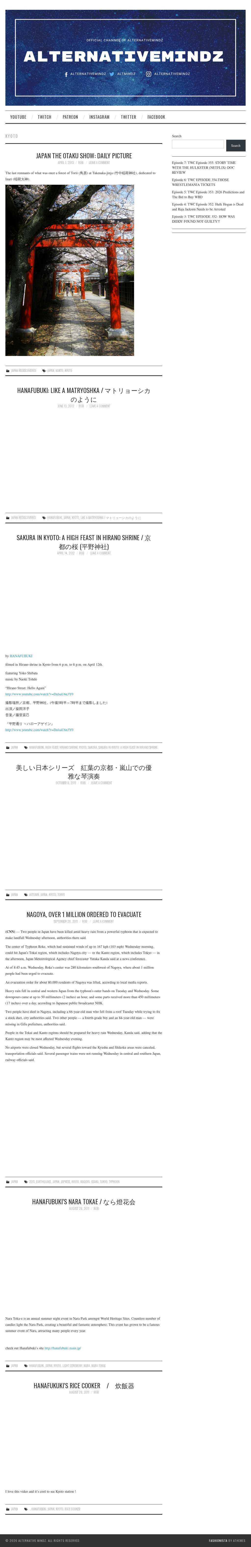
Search (176, 136)
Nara (87, 1365)
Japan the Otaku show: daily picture (84, 155)
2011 (32, 1181)
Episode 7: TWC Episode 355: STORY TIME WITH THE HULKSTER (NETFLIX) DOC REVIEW (204, 167)
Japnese (65, 1181)
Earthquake (43, 1181)
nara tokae (98, 1365)
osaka (95, 1181)
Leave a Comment (99, 162)
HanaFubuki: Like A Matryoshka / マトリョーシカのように (84, 394)
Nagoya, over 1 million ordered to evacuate (83, 914)
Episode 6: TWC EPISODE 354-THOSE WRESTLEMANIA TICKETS (200, 182)
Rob (80, 162)
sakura (92, 747)
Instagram (99, 117)
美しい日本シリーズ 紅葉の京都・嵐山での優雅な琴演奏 (84, 771)
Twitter (128, 117)
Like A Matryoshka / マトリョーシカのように (111, 517)
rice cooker (72, 1509)
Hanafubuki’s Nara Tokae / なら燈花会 (84, 1201)
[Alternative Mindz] (125, 57)
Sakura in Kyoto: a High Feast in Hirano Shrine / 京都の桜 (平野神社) (84, 542)
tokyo (61, 894)
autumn (34, 894)
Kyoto (68, 370)
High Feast (51, 747)
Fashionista (218, 1540)
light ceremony (72, 1365)
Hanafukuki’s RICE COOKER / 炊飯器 (84, 1385)
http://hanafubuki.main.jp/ (63, 1348)
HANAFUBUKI (21, 655)
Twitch (44, 117)
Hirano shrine (69, 747)
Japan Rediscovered (23, 370)
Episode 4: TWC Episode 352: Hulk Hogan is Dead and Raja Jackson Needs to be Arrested (207, 206)
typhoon (114, 1181)
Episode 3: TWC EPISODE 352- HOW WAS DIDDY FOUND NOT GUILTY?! (203, 219)
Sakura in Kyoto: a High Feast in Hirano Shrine (128, 747)
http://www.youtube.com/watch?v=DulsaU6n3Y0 (39, 694)
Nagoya (85, 1181)
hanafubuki (54, 517)
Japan (50, 370)
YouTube (18, 117)
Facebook (156, 117)
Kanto (59, 370)
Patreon (70, 117)
